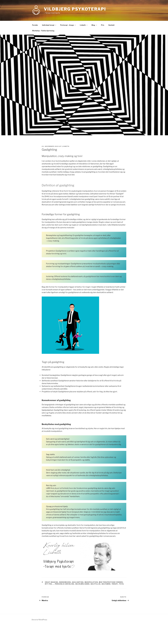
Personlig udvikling (64, 584)
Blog (93, 25)
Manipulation (91, 582)
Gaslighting (78, 582)
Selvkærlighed (82, 584)
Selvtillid (96, 584)
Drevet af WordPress (39, 620)
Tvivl (121, 584)
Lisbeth (83, 25)
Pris (102, 25)
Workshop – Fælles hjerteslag (43, 31)
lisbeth (65, 146)
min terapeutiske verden (111, 582)
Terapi (115, 584)
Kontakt (111, 25)
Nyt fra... (49, 584)
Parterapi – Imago (67, 25)
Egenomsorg (65, 582)
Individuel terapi (48, 25)
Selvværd (106, 584)
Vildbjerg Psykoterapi (75, 9)
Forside (35, 25)
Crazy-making (51, 582)
